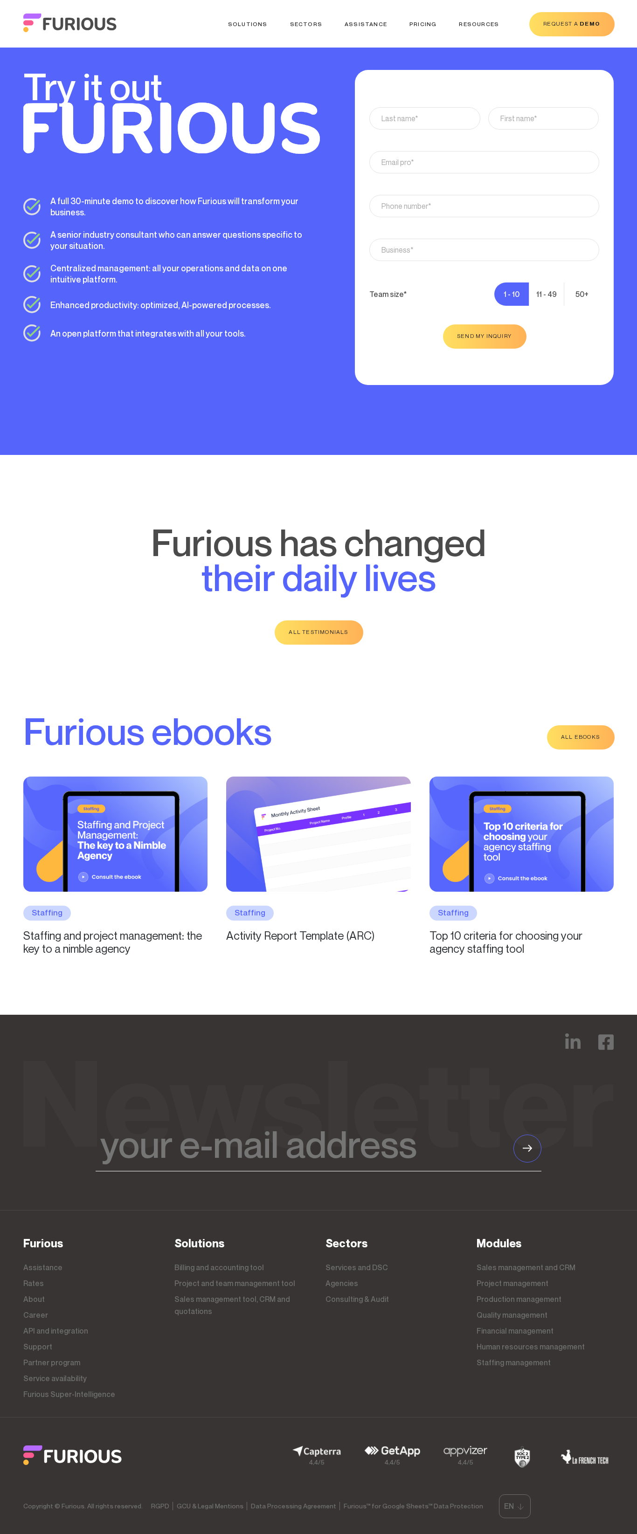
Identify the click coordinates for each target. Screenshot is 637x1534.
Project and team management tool (234, 1283)
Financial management (515, 1330)
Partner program (51, 1362)
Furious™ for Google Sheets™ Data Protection (413, 1506)
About (34, 1299)
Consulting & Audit (357, 1299)
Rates (33, 1283)
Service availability (55, 1378)
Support (37, 1346)
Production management (519, 1299)
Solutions (248, 24)
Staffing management (514, 1362)
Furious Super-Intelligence (69, 1394)
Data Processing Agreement (293, 1506)
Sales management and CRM (526, 1267)
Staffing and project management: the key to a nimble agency (112, 942)
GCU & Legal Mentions (210, 1506)
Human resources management (531, 1346)
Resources (479, 24)
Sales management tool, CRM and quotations (232, 1305)
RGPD (160, 1506)
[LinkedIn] (573, 1048)
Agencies (341, 1283)
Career (35, 1315)
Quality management (512, 1315)
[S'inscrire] (527, 1149)
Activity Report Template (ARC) (300, 935)
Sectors (306, 24)
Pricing (422, 24)
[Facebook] (606, 1048)
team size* (388, 294)
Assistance (366, 24)
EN (509, 1506)
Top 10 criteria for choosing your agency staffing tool (505, 942)
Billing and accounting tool (219, 1267)
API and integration (55, 1330)
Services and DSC (356, 1267)
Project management (512, 1283)
